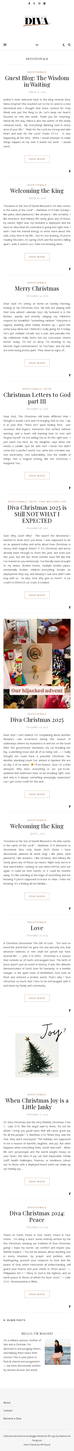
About (6, 1402)
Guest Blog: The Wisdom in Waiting (37, 81)
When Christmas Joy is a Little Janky (37, 1103)
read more (37, 159)
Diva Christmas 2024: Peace (37, 1216)
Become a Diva (12, 1418)
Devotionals (37, 72)
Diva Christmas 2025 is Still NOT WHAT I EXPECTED (37, 513)
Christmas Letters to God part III (37, 398)
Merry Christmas (37, 288)
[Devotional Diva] (37, 21)
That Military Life (52, 501)
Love (37, 927)
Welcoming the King (37, 190)
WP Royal (45, 1444)
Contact (8, 1410)
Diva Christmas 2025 (37, 719)
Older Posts (16, 1320)
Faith (47, 388)
